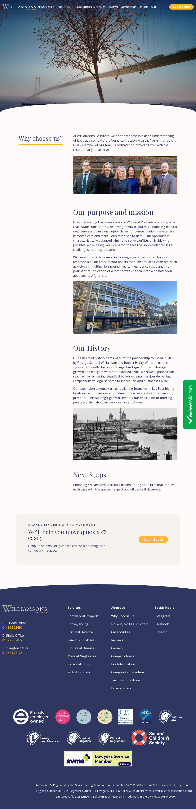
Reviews (113, 7)
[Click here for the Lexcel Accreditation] (83, 719)
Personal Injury (79, 664)
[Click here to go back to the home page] (24, 613)
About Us (64, 7)
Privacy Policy (121, 688)
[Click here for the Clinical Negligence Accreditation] (112, 740)
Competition (128, 7)
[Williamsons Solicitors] (19, 6)
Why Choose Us (122, 616)
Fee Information (123, 664)
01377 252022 (12, 640)
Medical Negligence (82, 656)
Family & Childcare (81, 640)
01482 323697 (12, 627)
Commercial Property (83, 616)
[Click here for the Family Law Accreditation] (43, 740)
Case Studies (120, 632)
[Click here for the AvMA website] (98, 761)
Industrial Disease (81, 648)
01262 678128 (12, 653)
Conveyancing (78, 624)
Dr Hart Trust (147, 7)
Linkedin (161, 632)
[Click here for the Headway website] (125, 719)
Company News (122, 656)
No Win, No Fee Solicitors (130, 624)
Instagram (162, 616)
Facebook (162, 624)
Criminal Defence (80, 632)
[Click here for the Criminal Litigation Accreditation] (79, 740)
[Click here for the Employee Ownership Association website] (31, 719)
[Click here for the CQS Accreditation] (62, 719)
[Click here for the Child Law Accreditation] (170, 719)
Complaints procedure (127, 672)
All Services (45, 7)
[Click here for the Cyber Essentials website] (145, 719)
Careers (117, 648)
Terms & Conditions (125, 680)
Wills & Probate (79, 672)
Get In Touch (181, 7)
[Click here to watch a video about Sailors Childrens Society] (150, 740)
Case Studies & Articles (90, 7)
